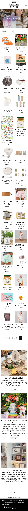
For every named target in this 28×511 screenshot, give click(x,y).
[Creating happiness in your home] (14, 406)
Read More (14, 389)
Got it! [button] (14, 508)
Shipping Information (14, 497)
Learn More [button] (5, 504)
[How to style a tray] (14, 363)
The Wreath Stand (14, 4)
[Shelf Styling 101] (14, 455)
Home (14, 490)
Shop (14, 492)
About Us (14, 495)
